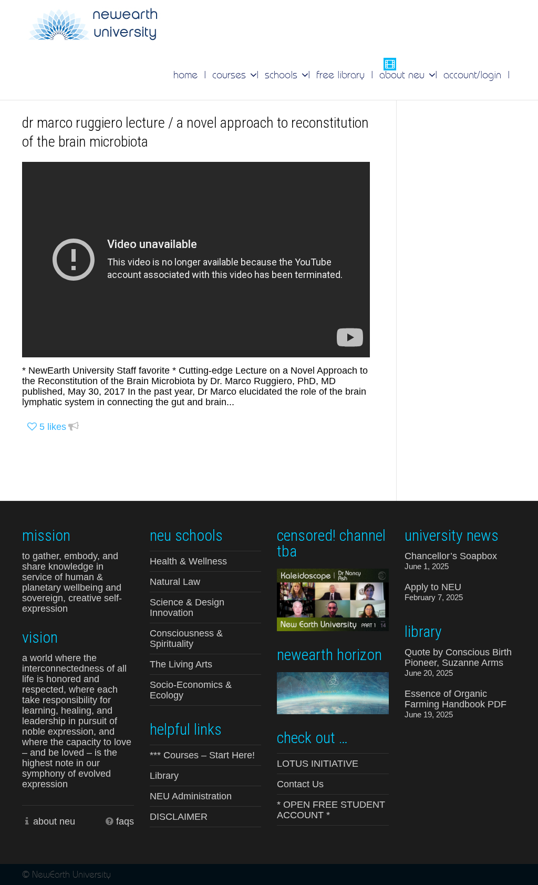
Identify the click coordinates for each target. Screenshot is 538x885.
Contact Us (300, 784)
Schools (283, 74)
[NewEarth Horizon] (333, 692)
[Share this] (73, 427)
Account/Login (472, 74)
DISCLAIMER (179, 816)
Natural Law (175, 582)
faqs (125, 821)
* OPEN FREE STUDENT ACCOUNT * (331, 809)
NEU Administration (191, 796)
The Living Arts (181, 664)
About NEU (403, 74)
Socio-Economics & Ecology (191, 690)
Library (164, 775)
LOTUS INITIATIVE (317, 763)
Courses (230, 74)
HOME (185, 74)
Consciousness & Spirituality (186, 638)
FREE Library (340, 74)
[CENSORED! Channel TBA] (333, 599)
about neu (54, 821)
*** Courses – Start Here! (202, 755)
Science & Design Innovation (187, 607)
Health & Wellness (188, 561)
